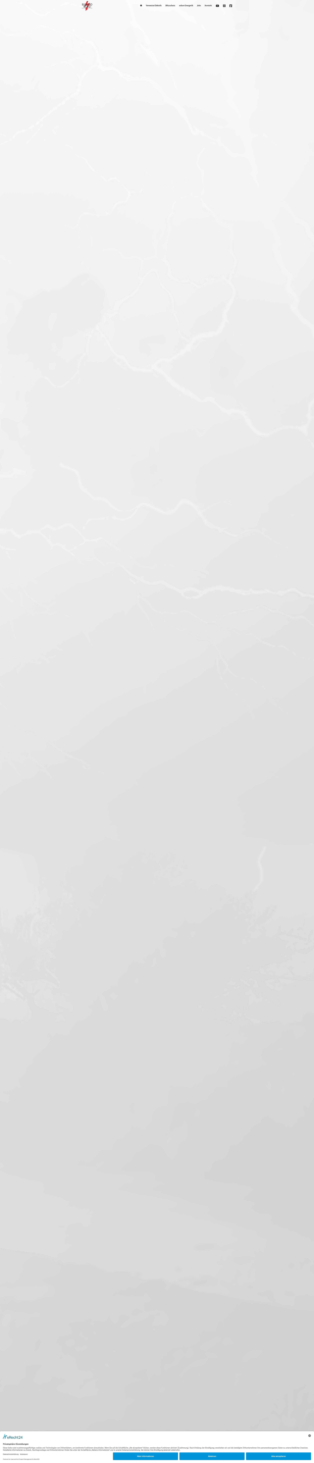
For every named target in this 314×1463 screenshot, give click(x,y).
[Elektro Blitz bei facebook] (230, 6)
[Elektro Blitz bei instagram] (224, 6)
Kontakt (208, 5)
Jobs (199, 5)
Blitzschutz (170, 5)
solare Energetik (186, 5)
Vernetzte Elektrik (154, 5)
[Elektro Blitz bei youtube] (217, 6)
